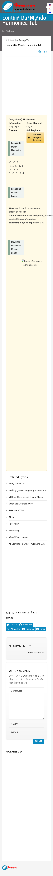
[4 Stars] (12, 40)
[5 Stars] (14, 40)
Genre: (29, 123)
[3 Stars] (10, 40)
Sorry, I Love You (17, 483)
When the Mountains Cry (21, 503)
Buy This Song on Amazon (37, 137)
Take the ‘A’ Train (17, 510)
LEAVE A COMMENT (36, 652)
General (37, 123)
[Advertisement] (26, 85)
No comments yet (21, 646)
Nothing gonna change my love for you (27, 490)
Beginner (36, 130)
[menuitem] (50, 12)
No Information (12, 10)
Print (44, 51)
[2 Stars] (8, 40)
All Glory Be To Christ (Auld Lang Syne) (27, 544)
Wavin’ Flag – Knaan (18, 537)
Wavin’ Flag (14, 530)
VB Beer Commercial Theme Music (26, 497)
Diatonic (10, 31)
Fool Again (14, 524)
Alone (11, 517)
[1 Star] (7, 40)
